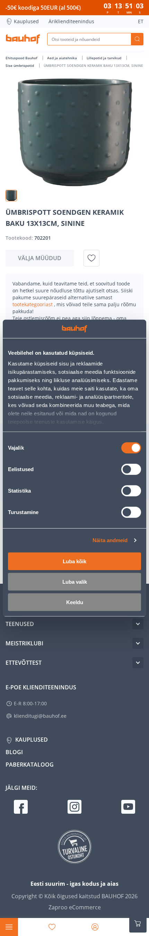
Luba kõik (74, 561)
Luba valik (74, 581)
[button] (11, 195)
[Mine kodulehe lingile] (23, 39)
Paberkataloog (30, 764)
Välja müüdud (39, 258)
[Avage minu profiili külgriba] (95, 927)
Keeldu (74, 602)
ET (140, 21)
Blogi (14, 752)
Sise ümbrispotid (20, 65)
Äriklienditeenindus (71, 21)
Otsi (137, 39)
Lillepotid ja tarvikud (104, 57)
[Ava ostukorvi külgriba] (138, 924)
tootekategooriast (33, 304)
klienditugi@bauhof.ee (40, 716)
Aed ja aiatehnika (62, 57)
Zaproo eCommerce (75, 907)
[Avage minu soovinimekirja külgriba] (52, 927)
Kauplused (26, 21)
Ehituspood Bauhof (22, 57)
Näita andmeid (110, 540)
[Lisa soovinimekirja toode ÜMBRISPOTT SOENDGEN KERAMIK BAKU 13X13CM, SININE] (91, 258)
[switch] (131, 469)
